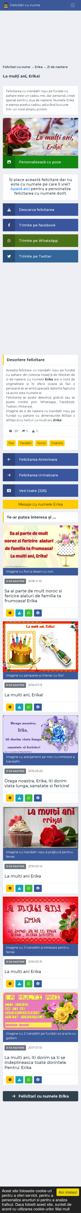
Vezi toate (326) (32, 490)
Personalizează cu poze (39, 162)
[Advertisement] (40, 36)
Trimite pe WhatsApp (38, 240)
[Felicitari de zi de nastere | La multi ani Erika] (40, 827)
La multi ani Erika (23, 876)
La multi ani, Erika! (24, 694)
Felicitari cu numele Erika (43, 1096)
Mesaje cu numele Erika (40, 504)
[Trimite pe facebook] (37, 612)
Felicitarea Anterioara (37, 459)
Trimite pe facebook (37, 225)
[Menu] (72, 5)
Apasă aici (20, 189)
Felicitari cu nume (16, 67)
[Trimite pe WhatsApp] (28, 613)
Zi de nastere (57, 67)
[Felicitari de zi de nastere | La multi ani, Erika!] (40, 646)
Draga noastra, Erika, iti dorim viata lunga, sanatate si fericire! (37, 783)
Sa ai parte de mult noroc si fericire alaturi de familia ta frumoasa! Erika (33, 595)
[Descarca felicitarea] (19, 613)
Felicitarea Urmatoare (38, 475)
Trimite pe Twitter (35, 256)
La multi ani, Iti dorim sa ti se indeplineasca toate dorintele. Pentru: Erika (36, 1062)
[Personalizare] (10, 613)
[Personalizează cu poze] (40, 136)
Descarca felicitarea (36, 209)
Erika (39, 67)
